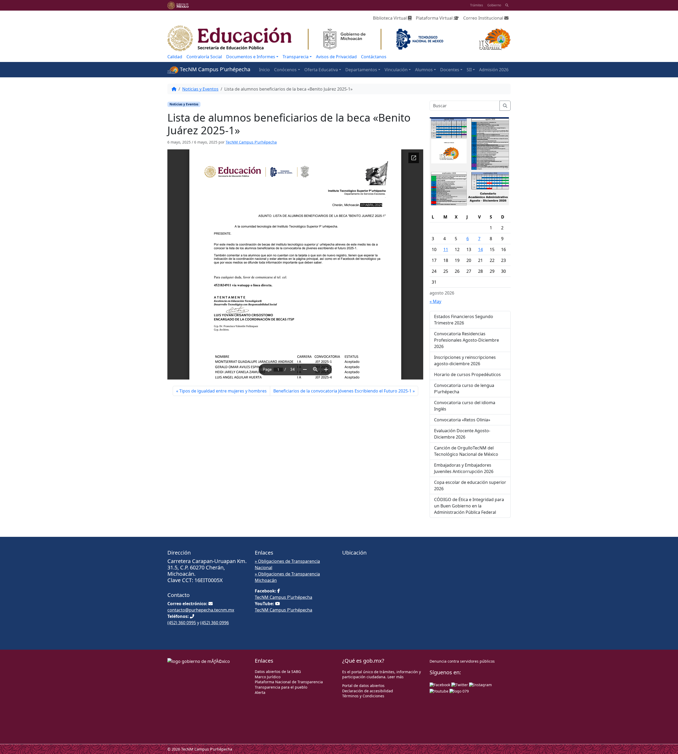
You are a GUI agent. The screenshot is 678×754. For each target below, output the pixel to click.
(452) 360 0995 (181, 623)
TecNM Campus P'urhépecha (214, 69)
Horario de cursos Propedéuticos (467, 374)
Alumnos (424, 70)
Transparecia (296, 57)
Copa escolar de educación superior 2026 (470, 485)
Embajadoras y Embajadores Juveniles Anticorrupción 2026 (463, 468)
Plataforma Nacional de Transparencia (289, 681)
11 (445, 249)
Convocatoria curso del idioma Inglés (464, 406)
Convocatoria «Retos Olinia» (462, 420)
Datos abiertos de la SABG (278, 671)
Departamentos (361, 70)
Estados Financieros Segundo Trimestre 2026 (463, 320)
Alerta (260, 692)
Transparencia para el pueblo (281, 687)
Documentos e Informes (250, 57)
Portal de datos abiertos (363, 685)
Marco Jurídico (267, 676)
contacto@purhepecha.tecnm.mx (200, 610)
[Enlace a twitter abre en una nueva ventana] (459, 684)
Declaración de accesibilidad (367, 690)
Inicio (264, 70)
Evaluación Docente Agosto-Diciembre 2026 (462, 434)
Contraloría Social (204, 57)
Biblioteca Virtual (390, 18)
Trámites (476, 5)
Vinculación (396, 70)
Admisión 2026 (493, 70)
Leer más (395, 676)
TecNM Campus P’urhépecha (283, 597)
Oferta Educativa (321, 70)
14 (480, 249)
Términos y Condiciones (363, 695)
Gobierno (494, 5)
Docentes (449, 70)
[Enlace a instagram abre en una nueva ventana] (480, 684)
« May (435, 301)
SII (469, 70)
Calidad (174, 57)
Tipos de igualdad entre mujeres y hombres (223, 391)
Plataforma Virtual (435, 18)
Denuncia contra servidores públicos (462, 661)
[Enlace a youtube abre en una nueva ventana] (439, 690)
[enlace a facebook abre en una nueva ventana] (440, 684)
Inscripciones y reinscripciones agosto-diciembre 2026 (465, 360)
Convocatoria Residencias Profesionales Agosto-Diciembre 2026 (466, 340)
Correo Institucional (483, 18)
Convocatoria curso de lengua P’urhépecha (464, 388)
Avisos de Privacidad (336, 57)
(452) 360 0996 (214, 623)
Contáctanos (373, 57)
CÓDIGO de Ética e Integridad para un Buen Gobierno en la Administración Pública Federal (469, 506)
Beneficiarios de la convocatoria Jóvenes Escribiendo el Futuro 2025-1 (342, 391)
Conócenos (285, 70)
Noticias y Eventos (200, 89)
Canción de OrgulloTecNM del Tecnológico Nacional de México (466, 451)
